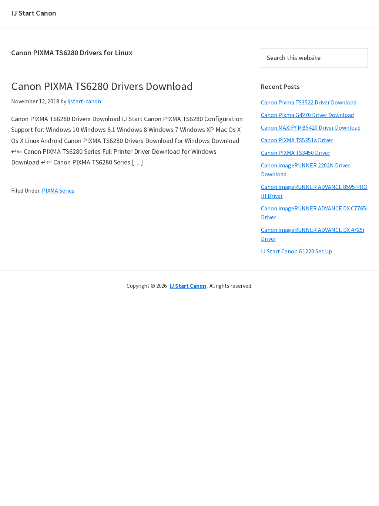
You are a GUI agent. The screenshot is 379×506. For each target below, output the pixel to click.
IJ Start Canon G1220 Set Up (296, 251)
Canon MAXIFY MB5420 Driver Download (310, 127)
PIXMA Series (58, 190)
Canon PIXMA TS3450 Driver (295, 152)
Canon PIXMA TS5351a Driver (297, 140)
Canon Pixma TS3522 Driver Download (308, 102)
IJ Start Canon (33, 12)
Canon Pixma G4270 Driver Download (307, 115)
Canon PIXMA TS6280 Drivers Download (102, 86)
